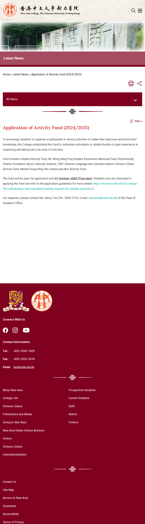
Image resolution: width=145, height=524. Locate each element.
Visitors (73, 422)
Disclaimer (9, 506)
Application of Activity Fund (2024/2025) (56, 74)
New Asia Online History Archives (23, 430)
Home (6, 74)
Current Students (79, 398)
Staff (72, 406)
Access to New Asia (15, 498)
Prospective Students (82, 390)
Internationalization (14, 454)
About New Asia (13, 390)
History (7, 438)
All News (12, 99)
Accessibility (11, 514)
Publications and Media (17, 414)
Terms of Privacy (13, 522)
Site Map (8, 490)
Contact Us (9, 481)
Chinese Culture (12, 406)
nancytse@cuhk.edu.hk (102, 198)
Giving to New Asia (14, 422)
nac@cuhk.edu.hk (23, 367)
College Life (10, 398)
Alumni (73, 414)
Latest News (21, 74)
